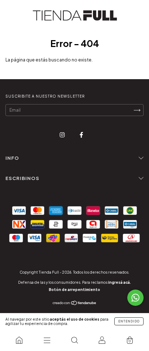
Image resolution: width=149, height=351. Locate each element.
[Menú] (46, 340)
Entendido (129, 321)
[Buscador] (74, 340)
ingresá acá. (119, 282)
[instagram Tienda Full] (62, 134)
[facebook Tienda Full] (81, 134)
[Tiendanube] (74, 304)
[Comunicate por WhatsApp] (135, 298)
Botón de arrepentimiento (74, 289)
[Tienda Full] (19, 340)
